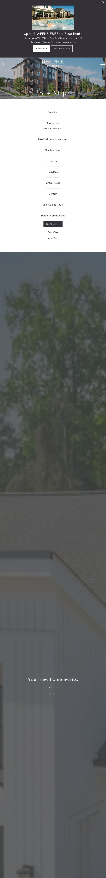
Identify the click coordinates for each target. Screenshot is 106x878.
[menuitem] (53, 112)
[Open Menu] (102, 63)
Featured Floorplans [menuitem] (53, 128)
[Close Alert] (103, 3)
